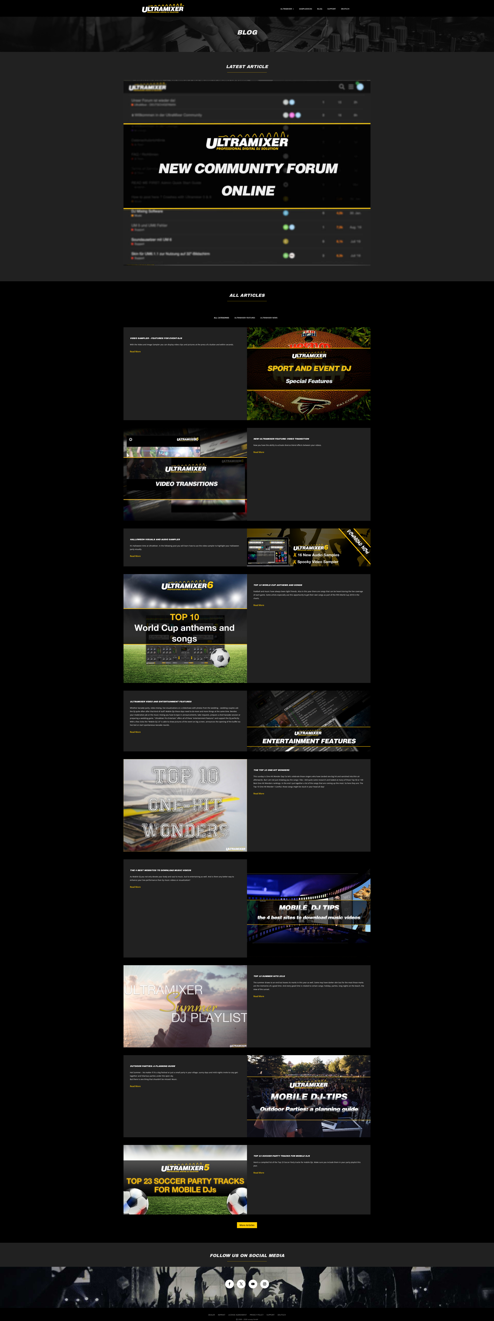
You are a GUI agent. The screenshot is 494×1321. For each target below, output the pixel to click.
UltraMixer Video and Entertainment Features (160, 702)
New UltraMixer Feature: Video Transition (281, 439)
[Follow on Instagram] (264, 1284)
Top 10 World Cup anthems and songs (277, 585)
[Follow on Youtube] (253, 1284)
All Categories (221, 317)
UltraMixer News (268, 317)
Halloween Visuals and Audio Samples (155, 539)
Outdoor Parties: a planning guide (152, 1066)
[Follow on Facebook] (229, 1284)
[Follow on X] (241, 1284)
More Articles (247, 1225)
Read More (135, 351)
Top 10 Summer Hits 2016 (269, 976)
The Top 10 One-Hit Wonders (271, 770)
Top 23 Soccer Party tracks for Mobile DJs (281, 1156)
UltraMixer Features (244, 317)
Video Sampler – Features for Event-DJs (156, 338)
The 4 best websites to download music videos (160, 870)
